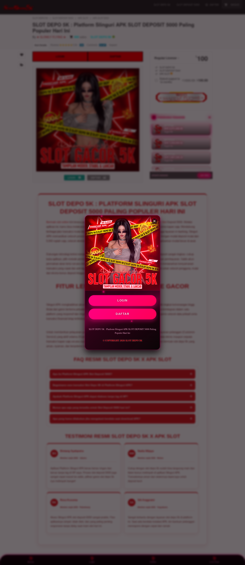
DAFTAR (122, 313)
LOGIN (122, 300)
